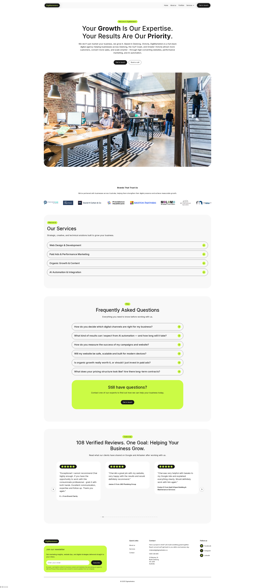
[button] (190, 5)
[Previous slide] (53, 489)
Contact (131, 553)
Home (166, 5)
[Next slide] (202, 489)
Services (132, 549)
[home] (52, 5)
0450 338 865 (153, 554)
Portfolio (181, 5)
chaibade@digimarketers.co (158, 550)
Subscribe (96, 563)
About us (173, 5)
